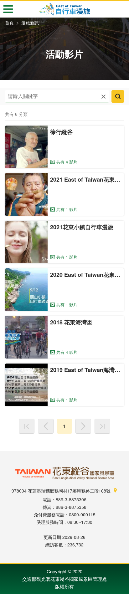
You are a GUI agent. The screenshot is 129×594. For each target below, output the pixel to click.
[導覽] (8, 9)
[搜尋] (117, 96)
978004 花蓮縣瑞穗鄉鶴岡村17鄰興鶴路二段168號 (62, 491)
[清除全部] (103, 96)
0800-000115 (82, 514)
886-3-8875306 (71, 499)
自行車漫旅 (64, 9)
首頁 (9, 22)
